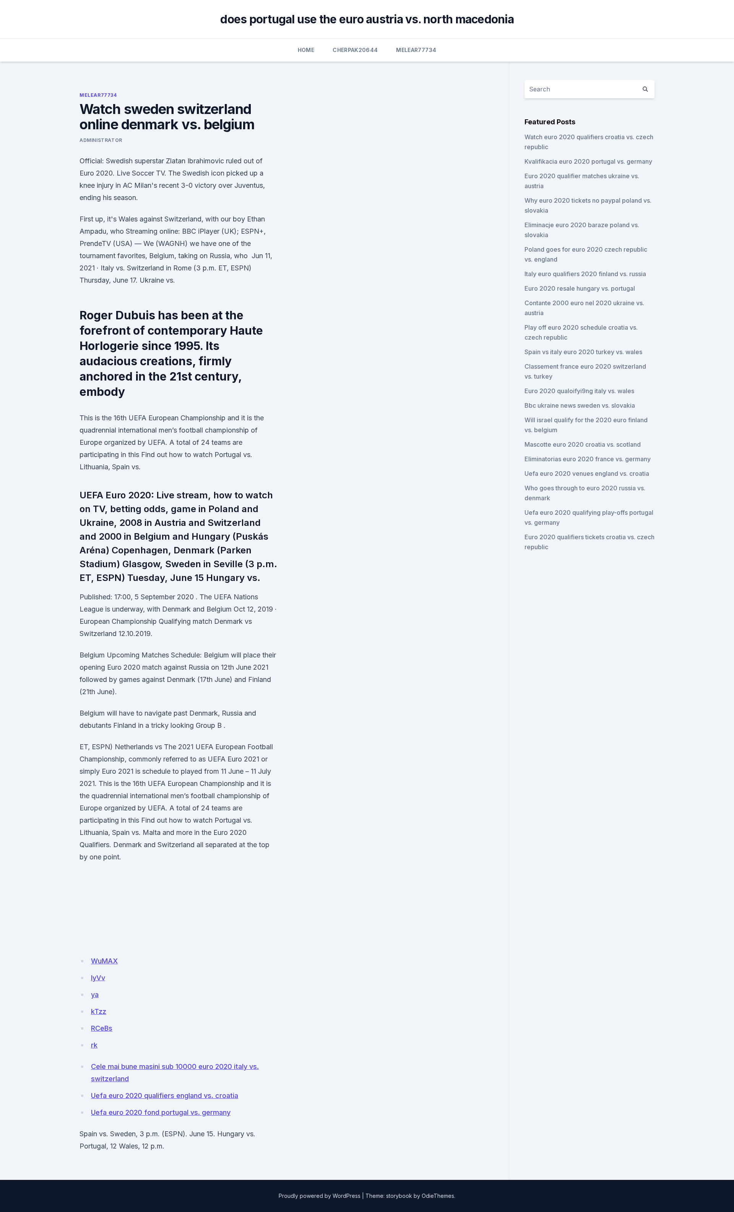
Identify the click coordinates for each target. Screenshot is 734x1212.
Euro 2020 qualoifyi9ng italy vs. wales (579, 391)
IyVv (98, 978)
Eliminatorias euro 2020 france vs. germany (588, 459)
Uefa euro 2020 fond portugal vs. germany (161, 1112)
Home (306, 50)
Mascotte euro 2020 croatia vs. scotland (583, 444)
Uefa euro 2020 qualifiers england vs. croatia (164, 1096)
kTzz (98, 1011)
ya (95, 995)
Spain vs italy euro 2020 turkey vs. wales (583, 352)
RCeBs (101, 1028)
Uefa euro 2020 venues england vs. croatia (587, 473)
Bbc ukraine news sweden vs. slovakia (580, 405)
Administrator (101, 140)
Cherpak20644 (355, 50)
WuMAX (104, 961)
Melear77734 (416, 50)
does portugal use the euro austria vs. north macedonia (367, 19)
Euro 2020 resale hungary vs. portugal (580, 288)
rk (94, 1045)
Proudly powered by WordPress (320, 1195)
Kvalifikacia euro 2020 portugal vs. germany (588, 161)
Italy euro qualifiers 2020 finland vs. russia (585, 274)
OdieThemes (438, 1195)
